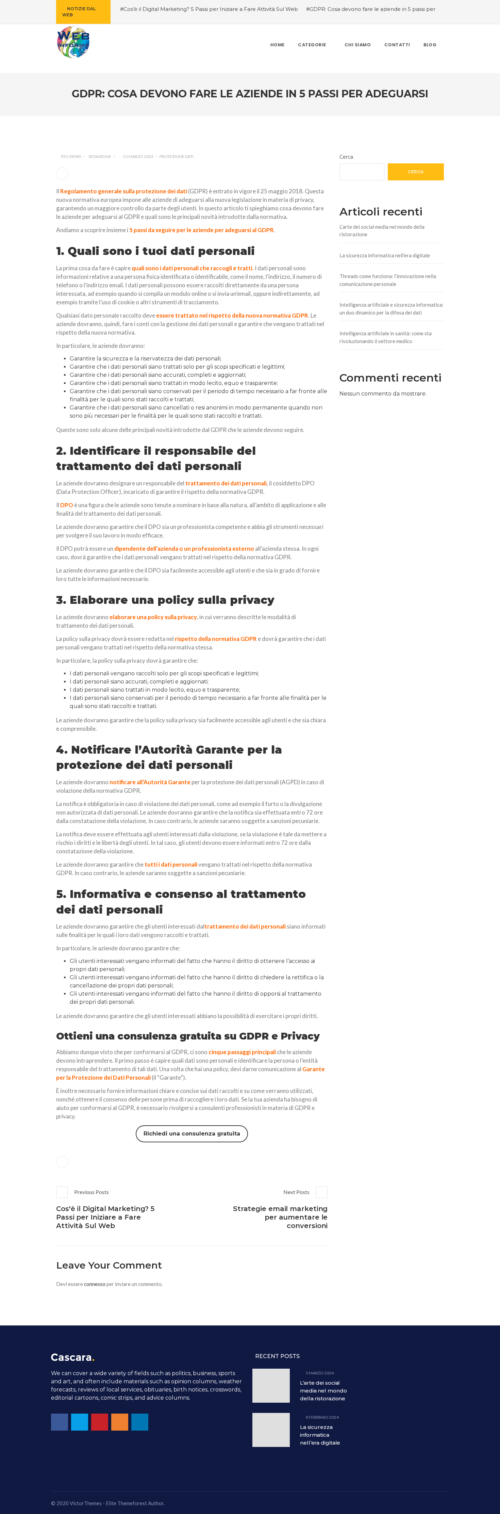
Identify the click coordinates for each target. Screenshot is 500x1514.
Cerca (346, 157)
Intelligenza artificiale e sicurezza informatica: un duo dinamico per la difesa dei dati (391, 309)
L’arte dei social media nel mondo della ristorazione (381, 231)
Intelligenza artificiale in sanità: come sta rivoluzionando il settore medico (385, 337)
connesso (94, 1284)
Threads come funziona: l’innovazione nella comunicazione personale (387, 280)
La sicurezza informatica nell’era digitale (384, 255)
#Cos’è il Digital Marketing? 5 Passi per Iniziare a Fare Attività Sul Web (209, 9)
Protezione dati (177, 156)
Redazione (100, 156)
